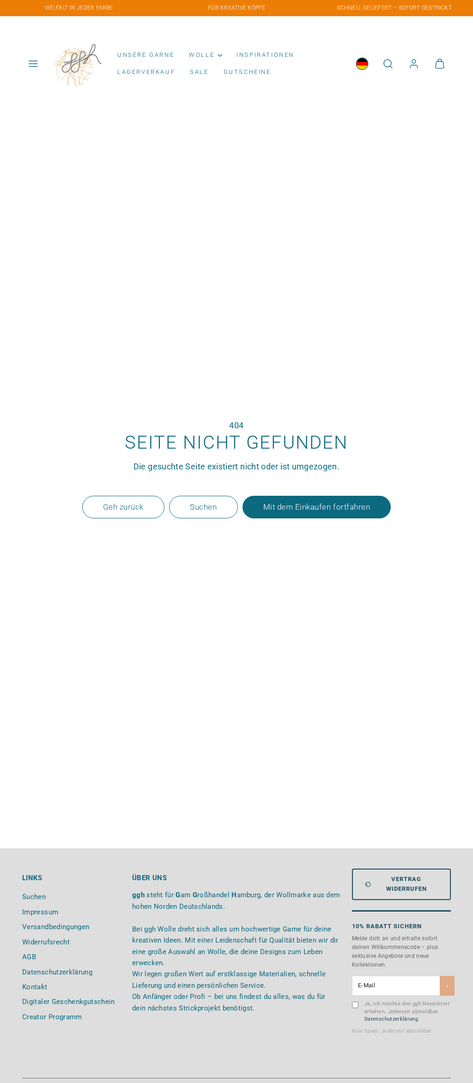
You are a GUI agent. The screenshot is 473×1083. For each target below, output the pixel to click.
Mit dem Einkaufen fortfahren (316, 506)
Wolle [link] (201, 54)
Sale (199, 71)
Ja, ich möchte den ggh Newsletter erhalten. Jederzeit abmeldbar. (407, 1011)
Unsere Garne (145, 54)
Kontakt (35, 987)
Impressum (40, 912)
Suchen (34, 897)
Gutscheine (247, 71)
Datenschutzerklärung (57, 972)
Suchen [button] (203, 506)
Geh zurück (123, 506)
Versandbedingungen (55, 927)
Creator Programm (52, 1017)
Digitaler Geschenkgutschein (68, 1002)
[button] (33, 64)
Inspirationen (265, 54)
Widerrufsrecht (46, 942)
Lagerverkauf (146, 71)
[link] (362, 64)
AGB (29, 957)
